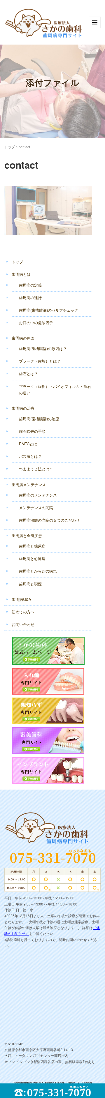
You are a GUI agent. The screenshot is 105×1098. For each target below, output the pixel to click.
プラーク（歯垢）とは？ (40, 361)
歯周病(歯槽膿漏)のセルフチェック (48, 310)
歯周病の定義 (30, 285)
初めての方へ (23, 612)
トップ (9, 146)
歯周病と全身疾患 (27, 535)
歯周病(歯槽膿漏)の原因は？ (43, 348)
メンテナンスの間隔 (36, 507)
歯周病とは (21, 274)
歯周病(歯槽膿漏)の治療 (39, 418)
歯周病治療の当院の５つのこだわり (49, 520)
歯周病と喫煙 (30, 584)
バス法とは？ (30, 456)
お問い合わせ (23, 624)
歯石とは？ (28, 373)
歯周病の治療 (23, 408)
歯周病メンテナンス (29, 484)
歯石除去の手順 (32, 431)
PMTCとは (28, 443)
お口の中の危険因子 (36, 322)
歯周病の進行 (30, 297)
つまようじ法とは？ (36, 469)
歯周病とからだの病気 (38, 571)
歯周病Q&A (21, 599)
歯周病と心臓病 (32, 558)
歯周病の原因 (23, 338)
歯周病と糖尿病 (32, 546)
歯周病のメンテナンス (38, 495)
